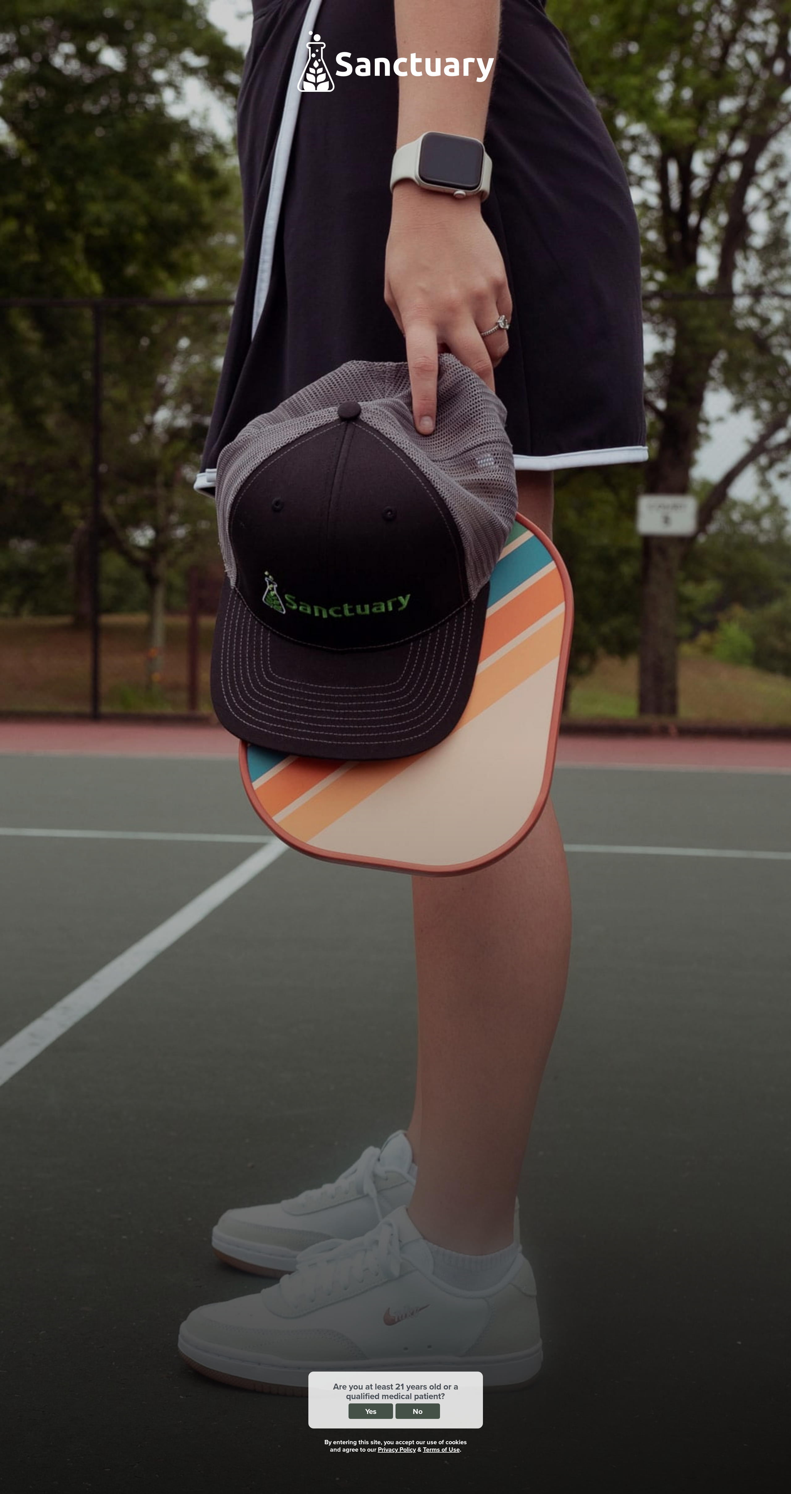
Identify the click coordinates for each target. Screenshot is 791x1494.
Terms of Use (441, 1449)
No (418, 1411)
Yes (370, 1411)
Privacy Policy (397, 1449)
